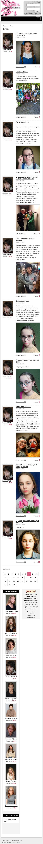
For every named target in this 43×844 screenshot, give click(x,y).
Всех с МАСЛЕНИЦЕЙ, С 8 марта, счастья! (26, 466)
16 (26, 577)
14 (18, 577)
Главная (5, 26)
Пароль (38, 6)
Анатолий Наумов (11, 655)
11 (5, 577)
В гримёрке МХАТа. (23, 407)
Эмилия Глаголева (11, 806)
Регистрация (37, 13)
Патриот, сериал (22, 72)
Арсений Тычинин (11, 718)
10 (36, 574)
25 (31, 581)
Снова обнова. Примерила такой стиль (26, 34)
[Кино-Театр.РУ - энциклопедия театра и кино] (30, 591)
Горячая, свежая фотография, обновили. (27, 522)
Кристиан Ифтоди (11, 739)
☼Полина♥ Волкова (11, 611)
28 (9, 584)
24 (27, 581)
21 (14, 581)
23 (22, 581)
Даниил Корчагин (11, 699)
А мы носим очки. (22, 122)
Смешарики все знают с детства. (25, 239)
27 (5, 584)
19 (5, 581)
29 (14, 584)
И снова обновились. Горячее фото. (27, 361)
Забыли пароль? (28, 13)
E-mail (38, 2)
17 (31, 577)
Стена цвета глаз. (22, 301)
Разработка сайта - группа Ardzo (11, 842)
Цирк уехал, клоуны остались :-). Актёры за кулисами (27, 178)
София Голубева (11, 759)
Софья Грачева (11, 781)
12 (9, 577)
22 (18, 581)
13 (14, 577)
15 (22, 577)
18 (35, 577)
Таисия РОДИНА (7, 49)
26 (35, 581)
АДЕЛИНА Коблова (11, 633)
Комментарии (20, 67)
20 (9, 581)
